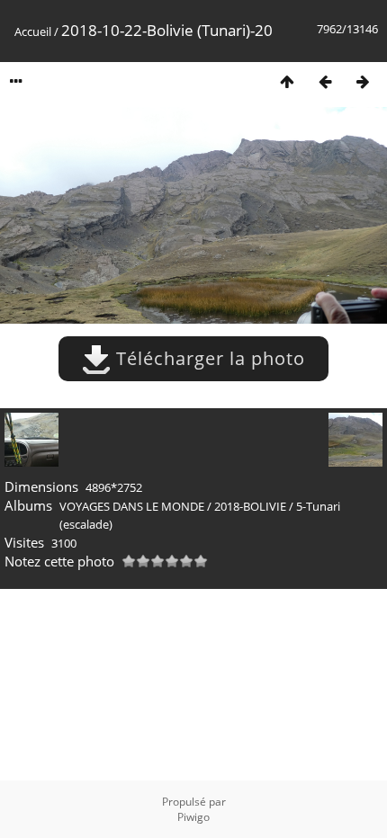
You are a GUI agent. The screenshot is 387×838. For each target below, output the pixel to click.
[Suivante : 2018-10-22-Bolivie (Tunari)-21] (363, 81)
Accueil (32, 31)
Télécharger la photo (208, 358)
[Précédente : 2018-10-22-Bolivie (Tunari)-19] (325, 81)
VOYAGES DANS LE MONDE (131, 506)
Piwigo (193, 817)
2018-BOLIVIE (250, 506)
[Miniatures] (287, 81)
